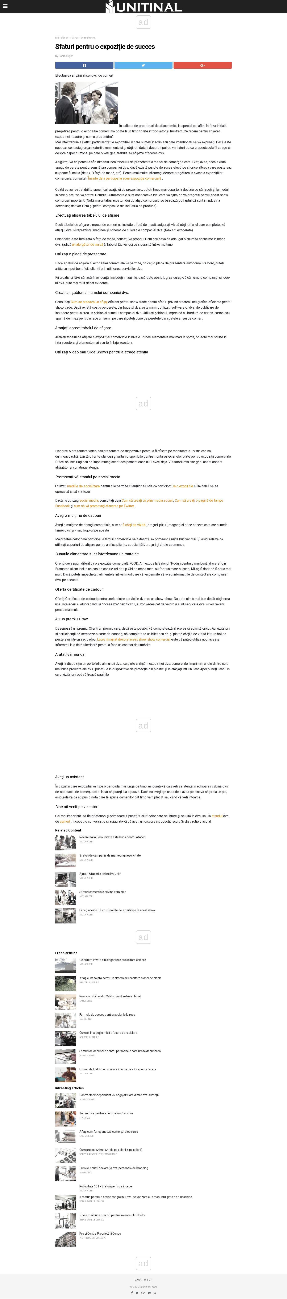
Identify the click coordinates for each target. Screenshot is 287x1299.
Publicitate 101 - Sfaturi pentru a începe (105, 1186)
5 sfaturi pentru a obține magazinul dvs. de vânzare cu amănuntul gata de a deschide (135, 1197)
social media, (89, 500)
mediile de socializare (83, 486)
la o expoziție (183, 486)
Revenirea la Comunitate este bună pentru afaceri (112, 837)
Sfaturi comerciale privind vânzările (102, 892)
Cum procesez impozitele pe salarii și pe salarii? (110, 1149)
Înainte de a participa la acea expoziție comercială (124, 178)
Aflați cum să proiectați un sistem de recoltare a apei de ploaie (120, 978)
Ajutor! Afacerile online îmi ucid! (100, 873)
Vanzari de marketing (84, 37)
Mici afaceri (61, 37)
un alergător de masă (87, 244)
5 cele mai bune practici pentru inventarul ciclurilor (112, 1215)
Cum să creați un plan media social (147, 500)
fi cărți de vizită (133, 525)
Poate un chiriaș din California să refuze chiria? (110, 996)
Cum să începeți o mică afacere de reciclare (108, 1032)
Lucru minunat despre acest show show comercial (133, 639)
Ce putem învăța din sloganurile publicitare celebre (112, 960)
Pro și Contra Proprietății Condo (100, 1233)
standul (217, 816)
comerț (65, 821)
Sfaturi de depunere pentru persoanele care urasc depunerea (120, 1051)
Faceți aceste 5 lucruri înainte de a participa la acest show (117, 910)
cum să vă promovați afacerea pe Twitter (104, 506)
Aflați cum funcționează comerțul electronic (108, 1131)
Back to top (143, 1280)
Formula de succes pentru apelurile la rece (107, 1014)
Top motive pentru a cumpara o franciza (106, 1113)
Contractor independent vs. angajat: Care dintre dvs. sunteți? (119, 1095)
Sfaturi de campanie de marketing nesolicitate (110, 855)
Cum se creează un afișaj (89, 302)
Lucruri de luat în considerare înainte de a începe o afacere (117, 1069)
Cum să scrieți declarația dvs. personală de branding (113, 1168)
